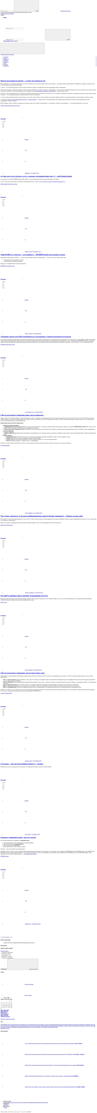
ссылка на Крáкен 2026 (6, 693)
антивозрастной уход (15, 1024)
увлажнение (14, 1027)
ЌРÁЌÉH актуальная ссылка (7, 266)
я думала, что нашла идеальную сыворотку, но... (53, 181)
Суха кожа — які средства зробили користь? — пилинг (22, 764)
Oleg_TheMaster (29, 513)
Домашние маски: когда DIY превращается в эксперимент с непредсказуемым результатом (36, 336)
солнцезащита (75, 1025)
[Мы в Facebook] (54, 77)
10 (8, 937)
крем (77, 1024)
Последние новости (18, 1102)
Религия (5, 60)
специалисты (82, 1025)
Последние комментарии (30, 1102)
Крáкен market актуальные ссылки (9, 184)
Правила (12, 13)
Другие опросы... (5, 951)
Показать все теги (5, 1028)
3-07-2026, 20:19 (37, 333)
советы (70, 1025)
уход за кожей (44, 1027)
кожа (50, 1024)
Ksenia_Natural (28, 670)
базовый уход (24, 1024)
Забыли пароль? (14, 41)
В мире (5, 58)
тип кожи (3, 1027)
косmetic (65, 1024)
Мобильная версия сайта (42, 1102)
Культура (5, 64)
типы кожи (8, 1027)
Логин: (8, 28)
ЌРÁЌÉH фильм (5, 856)
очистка (8, 1025)
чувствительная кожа (53, 1027)
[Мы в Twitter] (33, 77)
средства (88, 1025)
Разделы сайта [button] (7, 1101)
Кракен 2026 (4, 602)
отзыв (4, 1025)
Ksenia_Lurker (28, 760)
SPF (1, 1024)
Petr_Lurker (27, 834)
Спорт (4, 63)
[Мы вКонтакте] (11, 77)
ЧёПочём (27, 173)
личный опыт (82, 1024)
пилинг (28, 1025)
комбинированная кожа (57, 1024)
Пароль (8, 39)
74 (11, 937)
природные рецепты (35, 1025)
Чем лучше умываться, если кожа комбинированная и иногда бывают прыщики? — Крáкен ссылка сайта (42, 516)
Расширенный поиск (8, 1102)
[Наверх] (11, 1098)
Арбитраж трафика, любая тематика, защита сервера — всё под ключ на (16, 1111)
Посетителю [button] (6, 1106)
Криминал (5, 62)
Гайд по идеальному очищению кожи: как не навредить (22, 415)
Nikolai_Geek (28, 251)
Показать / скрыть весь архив (8, 1019)
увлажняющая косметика (23, 1027)
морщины (87, 1024)
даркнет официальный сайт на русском (10, 105)
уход (31, 1027)
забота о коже (36, 1024)
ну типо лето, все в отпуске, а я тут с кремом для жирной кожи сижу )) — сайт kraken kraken (36, 176)
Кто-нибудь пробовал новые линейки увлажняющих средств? (24, 596)
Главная (2, 13)
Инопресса (6, 65)
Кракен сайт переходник (6, 525)
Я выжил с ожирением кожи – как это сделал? (18, 837)
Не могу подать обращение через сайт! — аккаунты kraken (22, 99)
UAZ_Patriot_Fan (29, 412)
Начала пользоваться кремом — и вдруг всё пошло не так (23, 81)
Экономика (6, 59)
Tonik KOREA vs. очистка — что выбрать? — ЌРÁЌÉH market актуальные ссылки (33, 255)
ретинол (66, 1025)
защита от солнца (44, 1024)
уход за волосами (36, 1027)
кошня (74, 1024)
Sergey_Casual (28, 333)
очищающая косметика (15, 1025)
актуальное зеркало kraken (30, 854)
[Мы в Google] (76, 77)
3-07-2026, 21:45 (35, 173)
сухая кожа (92, 1025)
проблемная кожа (45, 1025)
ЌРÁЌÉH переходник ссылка (8, 344)
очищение (24, 1025)
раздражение (60, 1025)
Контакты (7, 13)
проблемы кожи (53, 1025)
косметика (69, 1024)
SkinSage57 (27, 924)
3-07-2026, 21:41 (37, 251)
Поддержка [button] (6, 1103)
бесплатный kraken (5, 445)
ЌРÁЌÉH (5, 1024)
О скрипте (5, 57)
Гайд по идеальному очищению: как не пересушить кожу (23, 673)
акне (9, 1024)
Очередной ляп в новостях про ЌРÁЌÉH (46, 91)
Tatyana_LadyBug (29, 592)
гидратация (30, 1024)
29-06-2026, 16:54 (36, 924)
